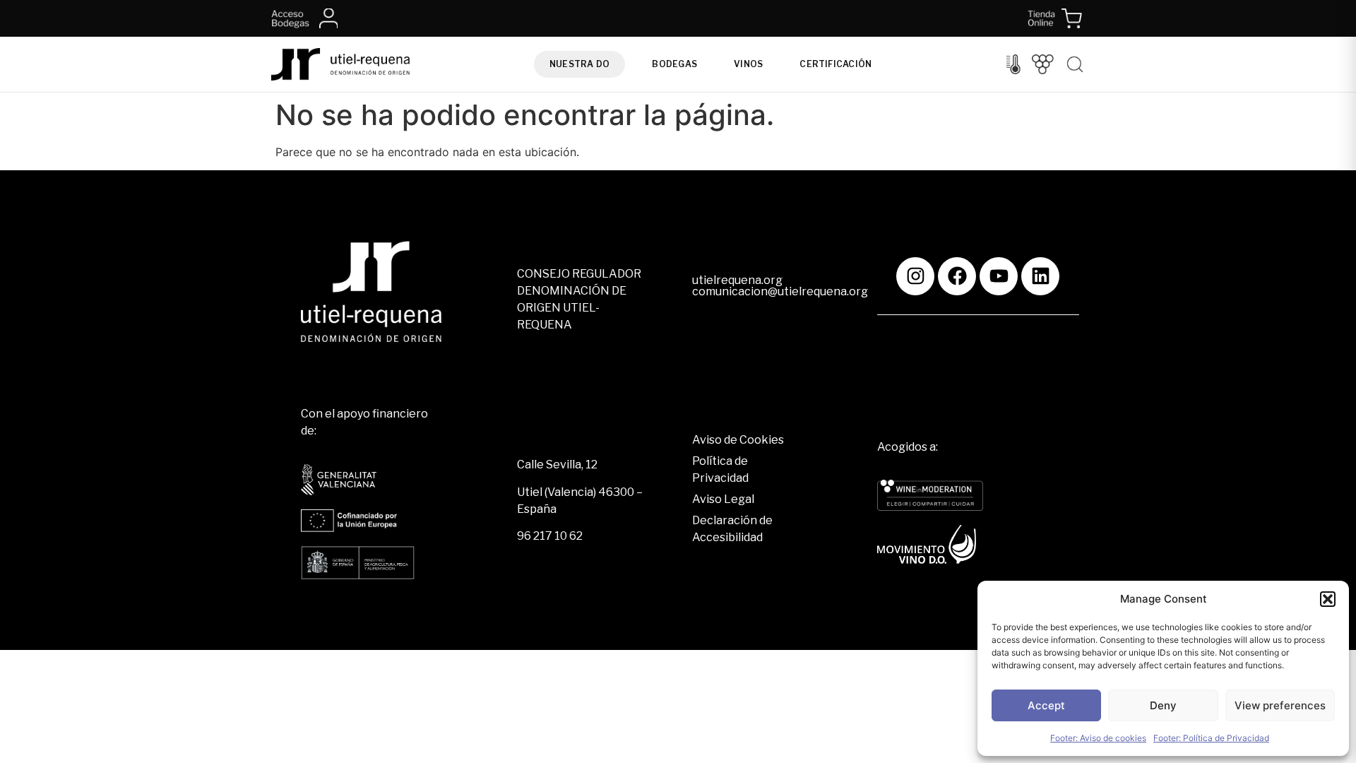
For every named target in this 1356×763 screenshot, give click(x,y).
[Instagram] (915, 276)
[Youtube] (999, 276)
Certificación (835, 64)
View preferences (1280, 705)
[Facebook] (957, 276)
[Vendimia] (1043, 64)
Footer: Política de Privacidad (1211, 738)
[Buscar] (1075, 64)
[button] (1328, 599)
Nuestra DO (579, 64)
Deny (1163, 705)
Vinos (748, 64)
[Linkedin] (1040, 276)
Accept (1046, 705)
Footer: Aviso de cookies (1098, 738)
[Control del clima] (1013, 64)
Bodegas (674, 64)
